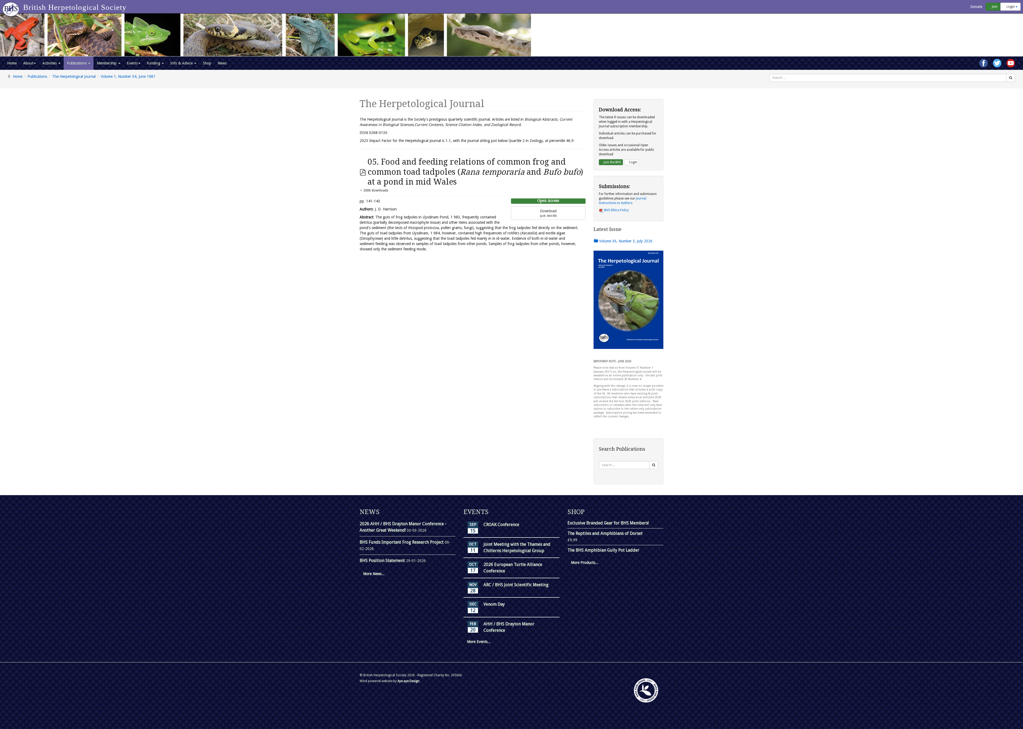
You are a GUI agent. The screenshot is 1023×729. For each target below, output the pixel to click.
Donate (975, 7)
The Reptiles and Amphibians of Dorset (605, 533)
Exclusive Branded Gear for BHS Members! (608, 523)
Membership (107, 63)
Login (1011, 7)
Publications (77, 63)
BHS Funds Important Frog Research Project (402, 542)
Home (12, 63)
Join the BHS (612, 162)
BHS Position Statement (383, 560)
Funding (154, 63)
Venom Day (494, 604)
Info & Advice (182, 63)
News (222, 63)
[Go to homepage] (11, 6)
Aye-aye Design (408, 681)
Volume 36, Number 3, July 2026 (625, 241)
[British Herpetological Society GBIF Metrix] (646, 690)
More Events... (479, 642)
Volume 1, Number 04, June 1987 (128, 76)
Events (132, 63)
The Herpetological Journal (74, 76)
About (28, 63)
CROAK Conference (501, 524)
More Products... (584, 562)
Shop (207, 63)
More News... (374, 574)
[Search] (1010, 78)
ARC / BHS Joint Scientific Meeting (516, 584)
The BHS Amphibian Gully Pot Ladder (603, 550)
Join (994, 7)
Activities (50, 63)
